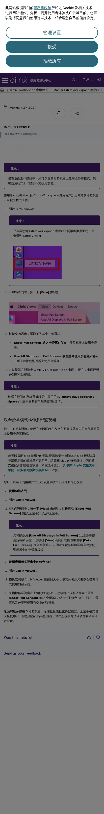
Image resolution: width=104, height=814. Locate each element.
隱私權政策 (42, 8)
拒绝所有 (52, 60)
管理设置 (52, 32)
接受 (52, 46)
